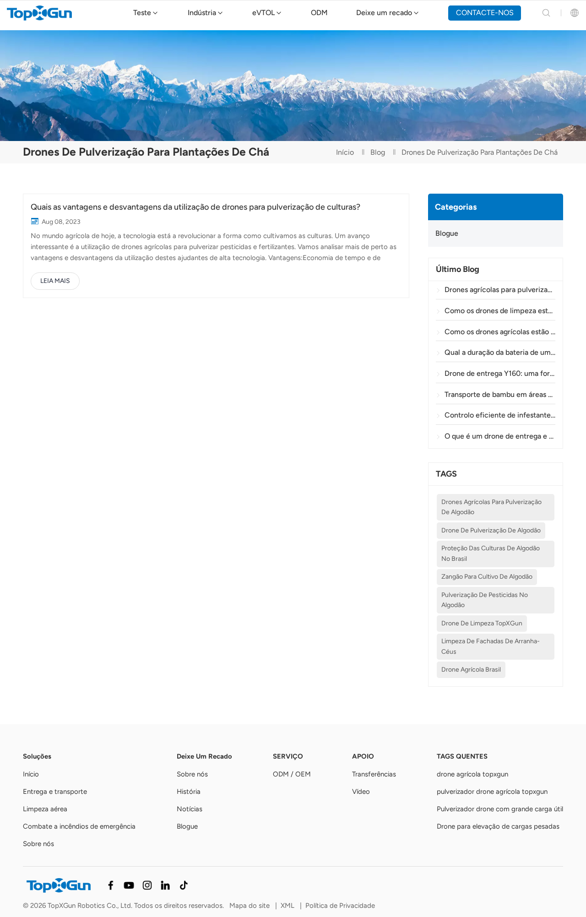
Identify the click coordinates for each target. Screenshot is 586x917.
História (189, 791)
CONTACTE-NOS (485, 12)
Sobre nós (38, 844)
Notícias (189, 809)
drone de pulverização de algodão (491, 530)
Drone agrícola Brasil (471, 669)
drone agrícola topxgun (472, 774)
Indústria (202, 12)
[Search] (546, 13)
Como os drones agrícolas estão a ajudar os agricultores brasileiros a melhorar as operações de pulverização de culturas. (500, 331)
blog (377, 152)
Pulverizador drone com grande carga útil (500, 809)
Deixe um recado (384, 12)
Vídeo (361, 791)
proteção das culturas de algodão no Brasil (490, 553)
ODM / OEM (292, 774)
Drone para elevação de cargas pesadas (498, 826)
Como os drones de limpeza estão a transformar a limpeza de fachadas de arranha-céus (500, 310)
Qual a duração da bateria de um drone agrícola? (500, 352)
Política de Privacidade (340, 905)
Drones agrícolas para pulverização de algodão (491, 507)
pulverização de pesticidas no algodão (484, 600)
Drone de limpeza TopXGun (481, 623)
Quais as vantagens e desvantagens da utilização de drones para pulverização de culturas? (195, 207)
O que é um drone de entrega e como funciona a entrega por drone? (500, 436)
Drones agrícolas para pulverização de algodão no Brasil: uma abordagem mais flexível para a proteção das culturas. (500, 289)
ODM (319, 12)
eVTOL (263, 12)
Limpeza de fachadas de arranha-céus (490, 646)
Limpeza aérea (45, 809)
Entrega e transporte (55, 791)
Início (345, 152)
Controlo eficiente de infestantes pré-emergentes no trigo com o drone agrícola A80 (500, 415)
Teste (142, 12)
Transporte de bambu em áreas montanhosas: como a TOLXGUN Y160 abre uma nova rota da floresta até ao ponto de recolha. (500, 394)
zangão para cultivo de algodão (486, 577)
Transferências (374, 774)
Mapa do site (249, 905)
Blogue (446, 233)
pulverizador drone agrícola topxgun (492, 791)
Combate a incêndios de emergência (79, 826)
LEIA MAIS (55, 281)
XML (287, 905)
